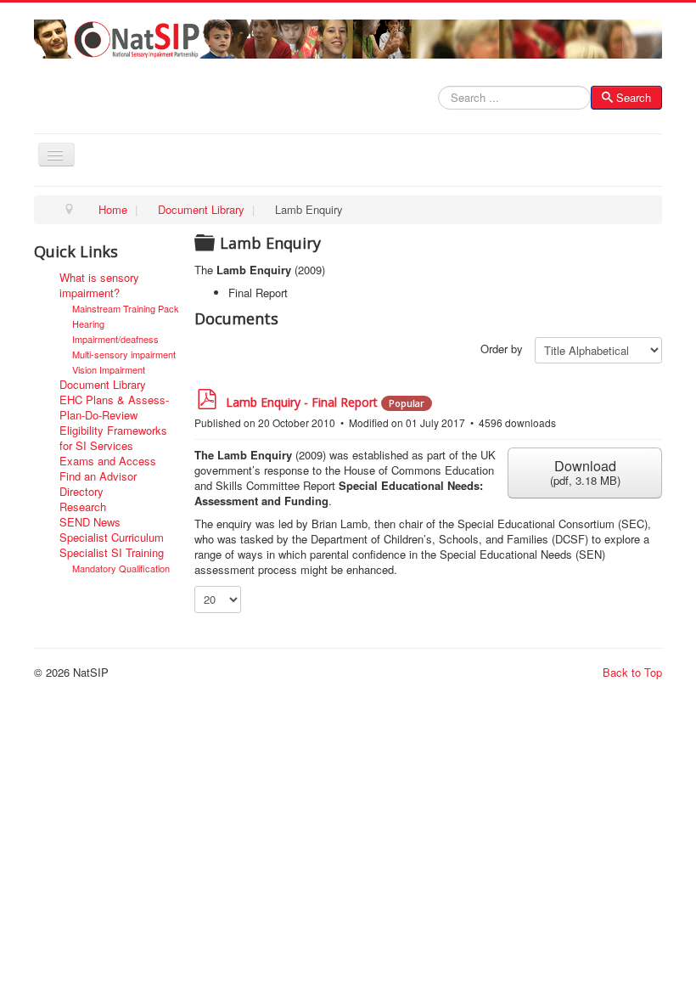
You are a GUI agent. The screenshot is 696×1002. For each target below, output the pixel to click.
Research (82, 507)
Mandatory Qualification (121, 568)
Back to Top (632, 672)
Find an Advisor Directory (98, 484)
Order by (501, 349)
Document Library (102, 384)
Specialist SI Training (111, 552)
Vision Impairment (108, 369)
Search (633, 97)
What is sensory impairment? (99, 285)
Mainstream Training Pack (125, 308)
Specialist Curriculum (111, 537)
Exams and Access (107, 461)
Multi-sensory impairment (124, 354)
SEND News (90, 522)
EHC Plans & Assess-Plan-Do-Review (114, 407)
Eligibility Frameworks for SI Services (113, 438)
